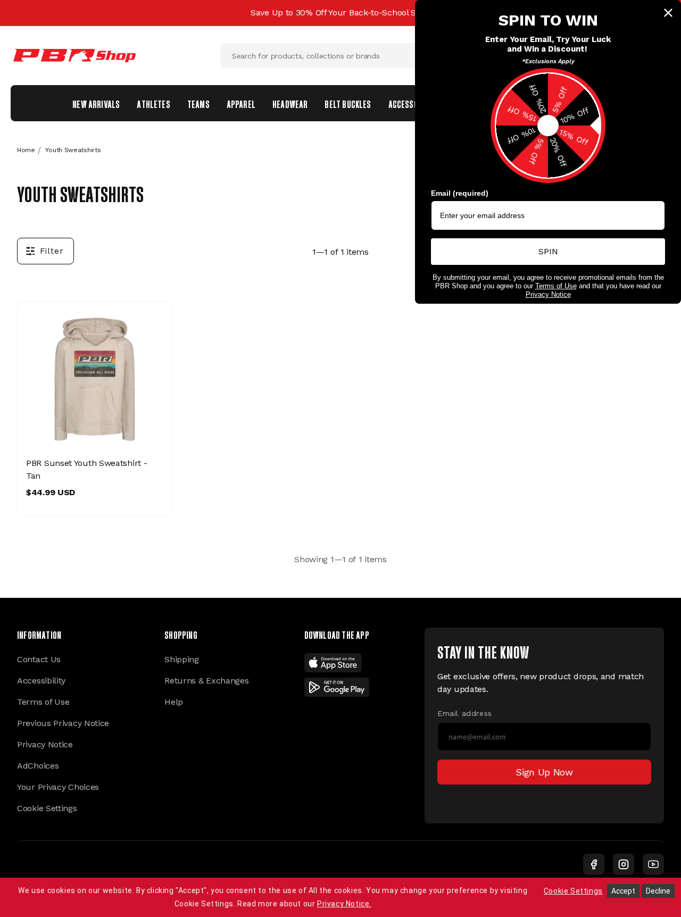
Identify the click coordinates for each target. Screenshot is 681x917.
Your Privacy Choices (58, 787)
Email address (464, 713)
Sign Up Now (544, 772)
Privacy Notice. (344, 903)
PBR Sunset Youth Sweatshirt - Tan (86, 469)
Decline (658, 891)
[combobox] (340, 56)
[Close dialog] (668, 12)
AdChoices (38, 766)
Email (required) (459, 193)
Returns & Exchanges (206, 681)
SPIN (548, 251)
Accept (623, 891)
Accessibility (41, 681)
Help (173, 702)
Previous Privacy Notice (63, 723)
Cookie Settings (47, 808)
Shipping (181, 659)
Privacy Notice (45, 744)
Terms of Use (43, 702)
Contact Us (39, 659)
